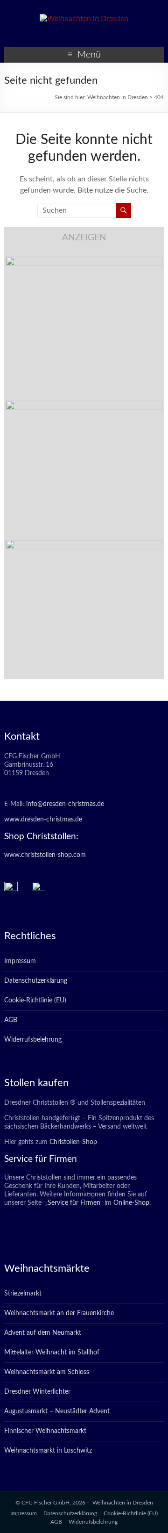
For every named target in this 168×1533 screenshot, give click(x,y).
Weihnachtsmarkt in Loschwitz (48, 1450)
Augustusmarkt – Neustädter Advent (57, 1411)
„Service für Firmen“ (73, 1203)
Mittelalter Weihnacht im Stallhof (51, 1352)
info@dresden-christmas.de (65, 804)
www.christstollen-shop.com (45, 855)
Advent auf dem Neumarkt (42, 1333)
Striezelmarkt (23, 1293)
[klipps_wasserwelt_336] (84, 261)
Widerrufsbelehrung (33, 1039)
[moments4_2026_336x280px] (84, 405)
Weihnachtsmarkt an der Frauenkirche (59, 1313)
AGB (10, 1020)
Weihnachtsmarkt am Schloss (46, 1372)
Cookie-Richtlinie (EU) (35, 1000)
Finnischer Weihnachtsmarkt (45, 1431)
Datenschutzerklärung (35, 981)
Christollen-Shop (73, 1142)
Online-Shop (130, 1203)
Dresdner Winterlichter (37, 1392)
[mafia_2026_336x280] (84, 544)
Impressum (20, 961)
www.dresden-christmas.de (43, 819)
